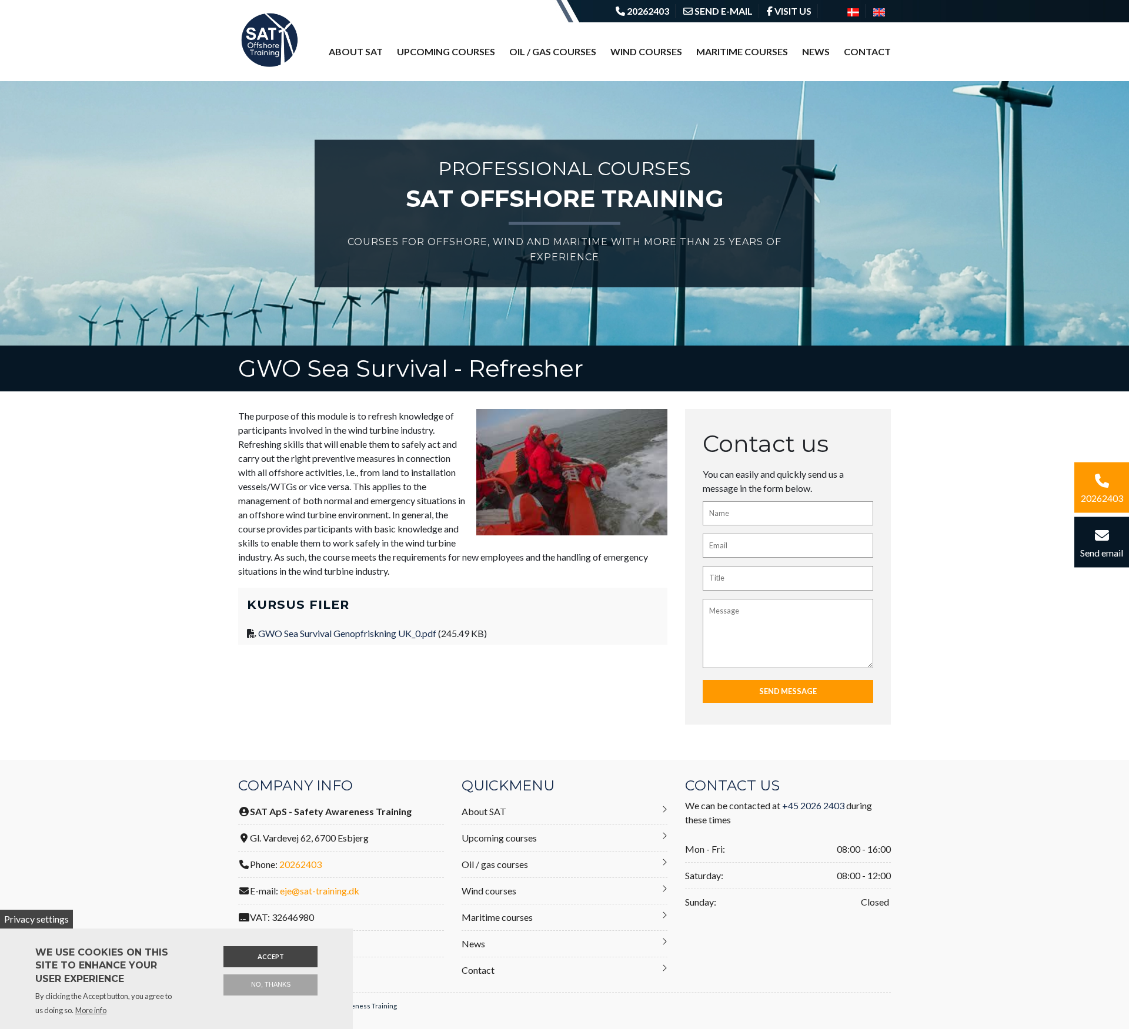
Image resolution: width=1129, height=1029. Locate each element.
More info (90, 1010)
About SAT (356, 51)
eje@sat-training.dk (319, 890)
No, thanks (270, 984)
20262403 (300, 864)
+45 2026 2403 (813, 805)
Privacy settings (36, 918)
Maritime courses (742, 51)
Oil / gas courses (552, 51)
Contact (867, 51)
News (816, 51)
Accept (271, 956)
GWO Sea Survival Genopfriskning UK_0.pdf (347, 633)
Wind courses (646, 51)
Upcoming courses (446, 51)
